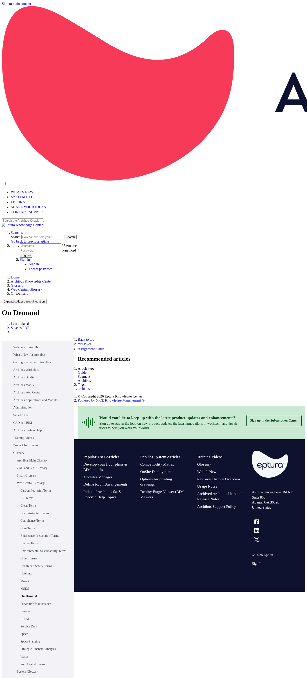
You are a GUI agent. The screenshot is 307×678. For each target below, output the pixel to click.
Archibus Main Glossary (32, 460)
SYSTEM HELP (23, 197)
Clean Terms (28, 505)
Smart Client (21, 415)
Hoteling (25, 573)
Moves (24, 581)
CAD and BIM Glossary (32, 468)
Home (15, 277)
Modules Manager (97, 477)
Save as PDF (20, 328)
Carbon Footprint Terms (35, 490)
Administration (22, 407)
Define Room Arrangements (105, 484)
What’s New (206, 472)
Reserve (25, 611)
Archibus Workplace (26, 369)
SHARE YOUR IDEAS (28, 207)
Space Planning (30, 641)
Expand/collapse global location (24, 301)
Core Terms (27, 528)
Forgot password (41, 269)
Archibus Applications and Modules (35, 400)
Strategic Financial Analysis (38, 649)
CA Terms (26, 498)
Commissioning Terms (34, 513)
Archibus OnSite (23, 377)
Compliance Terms (32, 520)
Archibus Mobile (24, 385)
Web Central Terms (32, 664)
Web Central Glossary (26, 289)
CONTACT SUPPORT (28, 212)
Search (16, 237)
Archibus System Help (27, 430)
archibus (84, 389)
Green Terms (28, 558)
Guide (82, 372)
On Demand (28, 596)
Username (69, 245)
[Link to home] (22, 225)
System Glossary (27, 671)
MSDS (24, 588)
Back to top (86, 339)
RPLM (24, 619)
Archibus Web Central (27, 392)
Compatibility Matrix (157, 464)
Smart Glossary (26, 475)
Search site (18, 232)
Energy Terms (29, 543)
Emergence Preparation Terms (39, 535)
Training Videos (23, 437)
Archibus (84, 380)
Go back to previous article (30, 241)
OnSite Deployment (155, 472)
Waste (24, 656)
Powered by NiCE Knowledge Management (111, 400)
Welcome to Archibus (26, 347)
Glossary (17, 285)
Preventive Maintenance (35, 603)
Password (69, 250)
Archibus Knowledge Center (31, 281)
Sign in (26, 255)
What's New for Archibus (29, 354)
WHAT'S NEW (22, 192)
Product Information (26, 445)
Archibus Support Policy (216, 506)
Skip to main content (16, 4)
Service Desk (28, 626)
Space (24, 634)
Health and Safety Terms (36, 566)
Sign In (257, 563)
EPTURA (18, 202)
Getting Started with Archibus (32, 362)
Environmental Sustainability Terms (43, 551)
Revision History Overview (218, 479)
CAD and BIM (22, 422)
